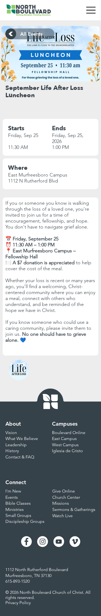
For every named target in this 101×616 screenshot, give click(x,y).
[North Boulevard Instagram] (42, 541)
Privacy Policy (18, 602)
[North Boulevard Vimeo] (74, 541)
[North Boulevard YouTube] (58, 541)
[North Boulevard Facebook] (26, 541)
